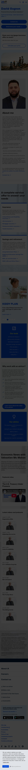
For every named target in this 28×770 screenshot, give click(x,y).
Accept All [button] (6, 766)
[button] (15, 766)
